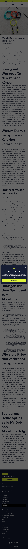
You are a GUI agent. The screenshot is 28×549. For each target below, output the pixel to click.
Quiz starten (14, 280)
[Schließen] (26, 267)
